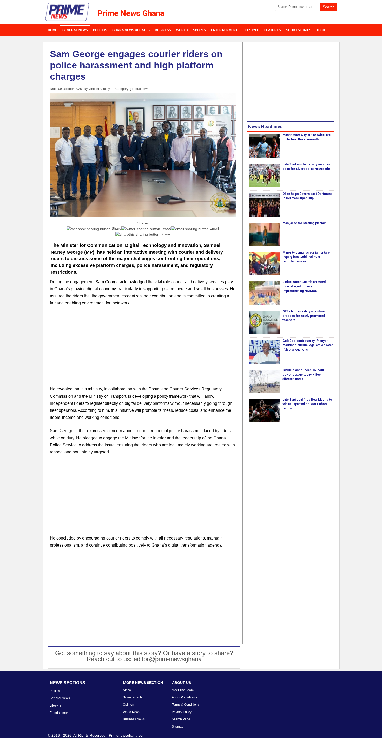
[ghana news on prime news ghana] (67, 12)
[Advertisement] (143, 349)
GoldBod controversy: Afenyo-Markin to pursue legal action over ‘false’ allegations (307, 345)
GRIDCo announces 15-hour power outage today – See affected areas (303, 374)
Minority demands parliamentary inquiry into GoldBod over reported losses (306, 257)
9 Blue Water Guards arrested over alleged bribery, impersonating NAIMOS (304, 286)
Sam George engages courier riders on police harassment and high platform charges (136, 65)
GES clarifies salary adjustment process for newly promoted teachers (304, 316)
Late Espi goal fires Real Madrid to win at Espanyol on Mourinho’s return (307, 404)
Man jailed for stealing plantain (304, 223)
